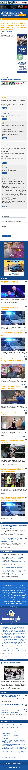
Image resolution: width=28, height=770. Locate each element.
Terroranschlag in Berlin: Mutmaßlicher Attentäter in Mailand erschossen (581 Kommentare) (14, 728)
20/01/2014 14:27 (5, 98)
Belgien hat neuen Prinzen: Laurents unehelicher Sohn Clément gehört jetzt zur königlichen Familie (13, 643)
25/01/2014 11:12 (5, 167)
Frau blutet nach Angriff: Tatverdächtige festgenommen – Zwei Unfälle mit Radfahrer (14, 634)
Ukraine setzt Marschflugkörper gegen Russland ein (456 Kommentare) (14, 738)
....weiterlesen (24, 303)
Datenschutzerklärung (17, 763)
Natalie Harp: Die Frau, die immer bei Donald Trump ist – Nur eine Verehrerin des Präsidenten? (14, 651)
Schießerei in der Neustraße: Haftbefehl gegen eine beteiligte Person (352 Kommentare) (14, 756)
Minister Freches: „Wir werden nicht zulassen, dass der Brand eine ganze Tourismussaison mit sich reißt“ (13, 562)
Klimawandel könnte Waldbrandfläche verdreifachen (13, 574)
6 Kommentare (9, 31)
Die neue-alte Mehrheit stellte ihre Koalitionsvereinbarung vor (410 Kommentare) (14, 745)
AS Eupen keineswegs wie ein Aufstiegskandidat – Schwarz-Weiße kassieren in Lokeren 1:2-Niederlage (13, 646)
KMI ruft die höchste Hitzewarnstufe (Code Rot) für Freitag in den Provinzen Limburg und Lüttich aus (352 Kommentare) (14, 753)
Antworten (4, 108)
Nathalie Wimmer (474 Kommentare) (10, 735)
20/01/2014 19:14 (5, 123)
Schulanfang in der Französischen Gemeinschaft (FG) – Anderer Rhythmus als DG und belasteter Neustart (14, 566)
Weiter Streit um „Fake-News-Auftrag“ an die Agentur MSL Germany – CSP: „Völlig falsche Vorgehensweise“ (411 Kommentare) (14, 741)
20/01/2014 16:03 (5, 113)
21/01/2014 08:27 (5, 144)
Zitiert (2, 21)
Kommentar (4, 226)
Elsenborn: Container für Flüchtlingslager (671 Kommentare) (12, 725)
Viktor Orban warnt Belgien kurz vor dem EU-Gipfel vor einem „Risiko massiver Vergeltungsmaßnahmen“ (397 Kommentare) (14, 748)
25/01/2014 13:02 (5, 178)
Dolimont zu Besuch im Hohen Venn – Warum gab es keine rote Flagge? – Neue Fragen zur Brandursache (14, 558)
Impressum (8, 763)
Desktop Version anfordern (14, 767)
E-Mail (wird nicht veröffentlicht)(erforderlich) (11, 221)
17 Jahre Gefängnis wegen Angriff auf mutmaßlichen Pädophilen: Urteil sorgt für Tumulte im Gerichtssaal (14, 628)
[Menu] (1, 19)
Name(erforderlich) (6, 216)
